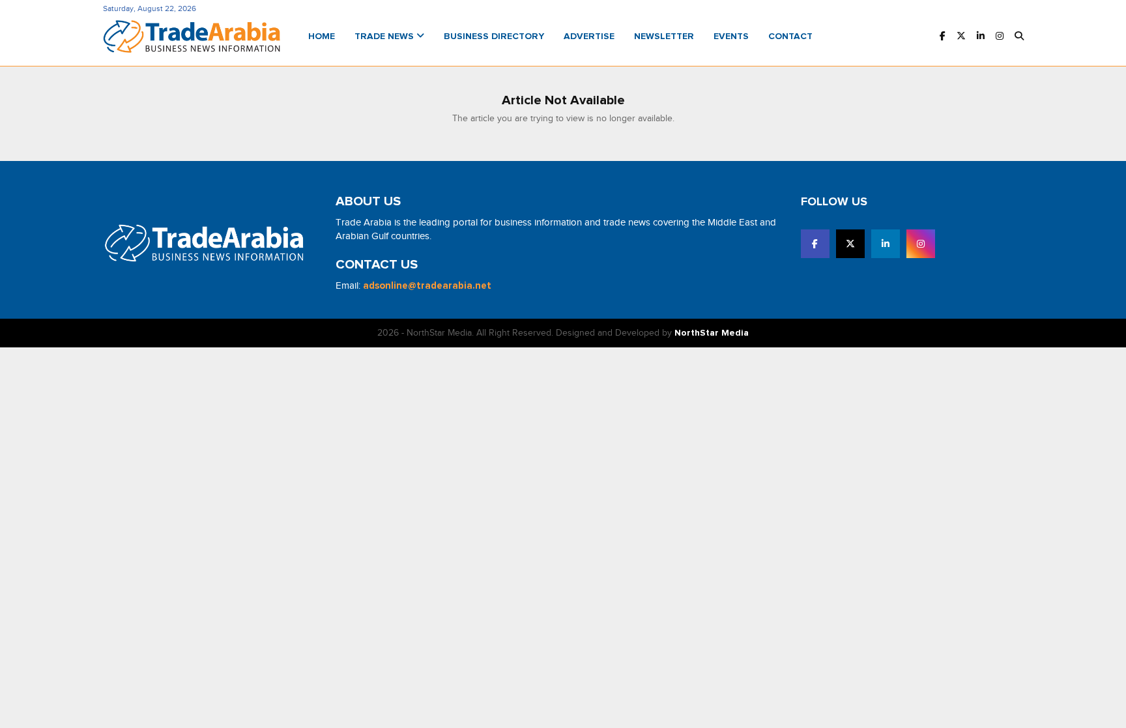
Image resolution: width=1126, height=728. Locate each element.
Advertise (589, 36)
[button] (1019, 37)
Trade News (385, 36)
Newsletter (664, 36)
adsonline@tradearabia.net (427, 286)
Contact (790, 36)
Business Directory (494, 36)
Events (731, 36)
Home (321, 36)
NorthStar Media (711, 333)
